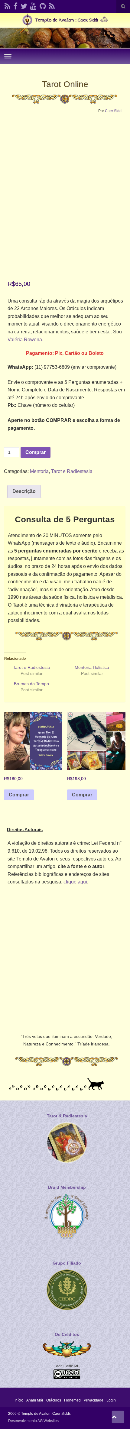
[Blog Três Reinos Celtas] (52, 5)
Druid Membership (67, 1187)
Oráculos (53, 1400)
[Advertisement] (65, 958)
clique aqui (75, 881)
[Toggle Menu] (7, 56)
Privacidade (93, 1400)
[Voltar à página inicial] (65, 30)
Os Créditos (67, 1334)
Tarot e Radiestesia (72, 471)
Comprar (35, 452)
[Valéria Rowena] (24, 5)
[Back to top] (118, 1417)
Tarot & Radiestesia (67, 1115)
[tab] (24, 491)
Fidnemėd (72, 1400)
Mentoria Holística (92, 667)
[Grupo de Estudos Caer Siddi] (15, 5)
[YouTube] (33, 5)
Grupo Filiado (67, 1263)
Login (111, 1400)
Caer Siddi (113, 111)
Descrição (24, 491)
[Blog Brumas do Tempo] (7, 5)
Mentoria (39, 471)
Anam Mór (34, 1400)
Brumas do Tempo (31, 683)
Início (19, 1400)
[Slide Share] (43, 5)
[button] (64, 177)
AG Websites (48, 1421)
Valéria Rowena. (25, 339)
